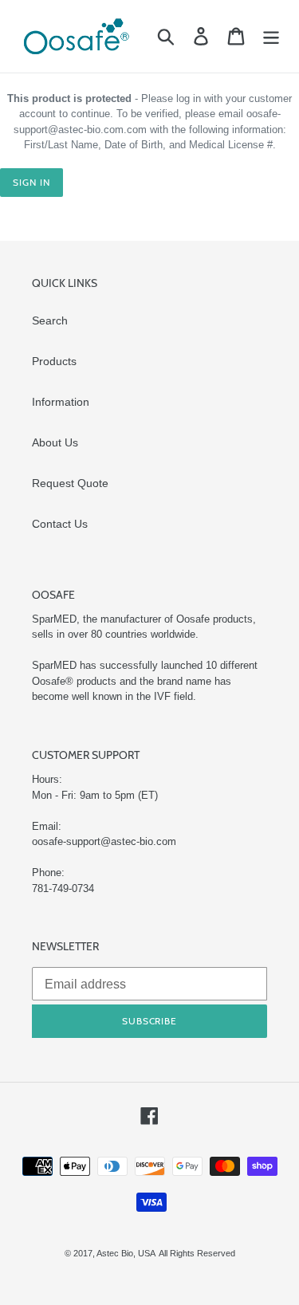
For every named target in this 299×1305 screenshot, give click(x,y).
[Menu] (271, 36)
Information (60, 401)
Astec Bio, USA (125, 1253)
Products (54, 361)
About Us (55, 442)
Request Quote (70, 483)
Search (50, 320)
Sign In (31, 182)
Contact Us (60, 523)
